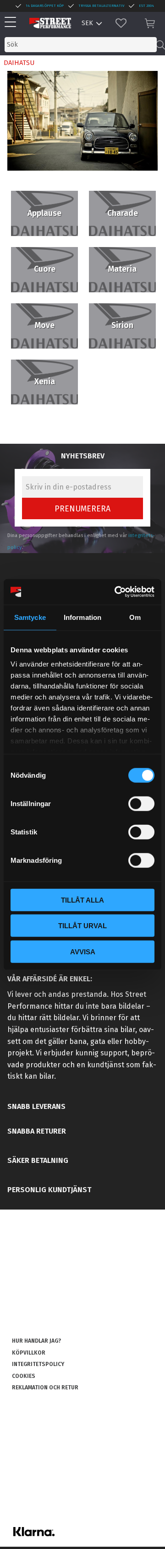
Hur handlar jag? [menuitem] (36, 1341)
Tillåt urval (82, 926)
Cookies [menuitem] (23, 1376)
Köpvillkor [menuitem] (28, 1353)
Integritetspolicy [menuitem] (38, 1364)
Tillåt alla (82, 900)
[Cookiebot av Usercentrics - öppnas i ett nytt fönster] (116, 592)
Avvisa (82, 951)
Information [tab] (82, 617)
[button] (13, 23)
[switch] (141, 803)
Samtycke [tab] (30, 617)
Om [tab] (135, 617)
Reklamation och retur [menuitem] (45, 1387)
